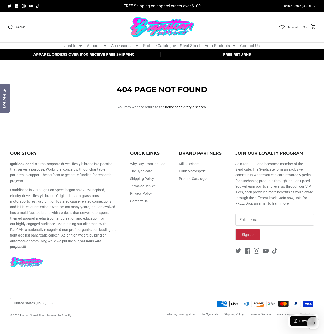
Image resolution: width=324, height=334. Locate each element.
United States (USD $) (298, 6)
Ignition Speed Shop (32, 315)
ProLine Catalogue (193, 178)
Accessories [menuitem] (121, 45)
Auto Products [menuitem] (217, 45)
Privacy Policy (141, 193)
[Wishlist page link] (282, 27)
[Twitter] (9, 6)
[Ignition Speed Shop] (162, 27)
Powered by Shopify (59, 315)
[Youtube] (31, 6)
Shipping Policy (142, 178)
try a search (196, 107)
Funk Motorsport (192, 171)
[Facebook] (16, 6)
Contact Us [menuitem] (250, 45)
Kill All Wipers (189, 164)
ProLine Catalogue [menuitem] (159, 45)
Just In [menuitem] (70, 45)
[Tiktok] (38, 6)
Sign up (248, 235)
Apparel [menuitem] (93, 45)
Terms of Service (143, 186)
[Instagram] (24, 6)
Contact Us (139, 201)
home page (174, 107)
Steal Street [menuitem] (190, 45)
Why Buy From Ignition (148, 164)
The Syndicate (141, 171)
